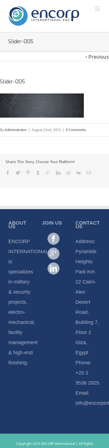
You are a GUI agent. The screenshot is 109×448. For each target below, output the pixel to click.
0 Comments (76, 129)
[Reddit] (68, 172)
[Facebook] (8, 172)
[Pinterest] (28, 172)
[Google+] (48, 172)
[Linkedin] (58, 172)
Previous (98, 56)
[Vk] (78, 172)
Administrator (16, 129)
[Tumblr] (38, 172)
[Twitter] (18, 172)
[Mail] (88, 172)
